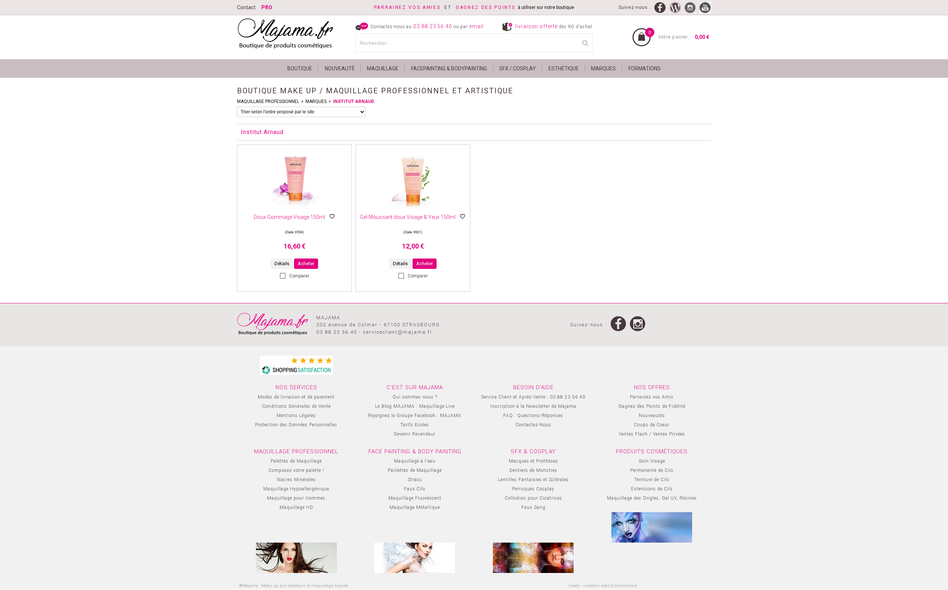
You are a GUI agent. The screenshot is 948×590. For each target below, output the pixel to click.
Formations (644, 68)
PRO (266, 7)
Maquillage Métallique (415, 507)
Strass (415, 479)
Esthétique (563, 68)
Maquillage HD (296, 507)
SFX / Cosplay (517, 68)
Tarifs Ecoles (414, 424)
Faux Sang (533, 507)
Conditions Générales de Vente (296, 406)
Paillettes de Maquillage (415, 470)
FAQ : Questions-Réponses (533, 415)
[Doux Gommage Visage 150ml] (294, 210)
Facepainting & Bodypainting (449, 68)
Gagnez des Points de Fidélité (651, 406)
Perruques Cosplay (533, 488)
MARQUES (316, 101)
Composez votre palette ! (296, 470)
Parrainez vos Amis (652, 397)
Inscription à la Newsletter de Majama (533, 406)
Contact (246, 7)
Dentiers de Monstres (533, 470)
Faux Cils (414, 488)
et (415, 7)
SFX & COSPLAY (533, 451)
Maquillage (382, 68)
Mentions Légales (296, 415)
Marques (603, 68)
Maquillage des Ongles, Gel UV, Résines (652, 498)
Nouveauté (340, 68)
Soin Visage (652, 461)
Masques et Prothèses (533, 461)
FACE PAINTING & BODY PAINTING (414, 451)
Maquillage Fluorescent (414, 498)
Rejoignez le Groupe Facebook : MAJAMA (414, 415)
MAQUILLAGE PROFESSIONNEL (268, 101)
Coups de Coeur (652, 424)
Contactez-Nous (533, 424)
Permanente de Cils (652, 470)
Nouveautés (652, 415)
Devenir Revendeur (414, 434)
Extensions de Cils (652, 488)
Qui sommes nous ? (415, 397)
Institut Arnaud (353, 101)
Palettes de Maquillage (296, 461)
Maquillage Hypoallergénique (296, 488)
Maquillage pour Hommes (296, 498)
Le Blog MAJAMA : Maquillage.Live (415, 406)
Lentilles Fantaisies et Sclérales (533, 479)
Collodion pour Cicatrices (533, 498)
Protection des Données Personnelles (296, 424)
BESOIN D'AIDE (533, 387)
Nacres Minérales (296, 479)
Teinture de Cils (652, 479)
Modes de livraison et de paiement (296, 397)
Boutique (299, 68)
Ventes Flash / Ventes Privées (652, 434)
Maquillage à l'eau (414, 461)
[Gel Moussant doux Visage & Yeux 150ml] (412, 210)
